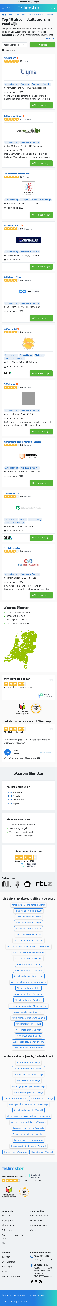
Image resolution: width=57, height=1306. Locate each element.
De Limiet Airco (13, 277)
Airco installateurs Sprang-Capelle (28, 1017)
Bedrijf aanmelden (39, 1215)
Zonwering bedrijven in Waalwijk (29, 1134)
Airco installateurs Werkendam (28, 1041)
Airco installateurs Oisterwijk (28, 970)
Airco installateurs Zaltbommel (28, 1047)
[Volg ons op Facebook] (31, 1281)
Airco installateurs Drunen (29, 928)
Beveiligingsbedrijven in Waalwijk (28, 1086)
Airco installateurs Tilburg (28, 1023)
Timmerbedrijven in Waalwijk (28, 1074)
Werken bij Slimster (11, 1276)
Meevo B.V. (11, 329)
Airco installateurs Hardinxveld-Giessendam (28, 946)
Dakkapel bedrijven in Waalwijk (28, 1128)
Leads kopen (36, 1220)
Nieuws (5, 1271)
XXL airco (11, 384)
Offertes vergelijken (11, 1230)
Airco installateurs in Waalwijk (28, 1110)
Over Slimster (8, 1261)
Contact (34, 1230)
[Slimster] (4, 14)
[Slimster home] (28, 7)
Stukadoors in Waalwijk (42, 1098)
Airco (9, 14)
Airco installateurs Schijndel (28, 1000)
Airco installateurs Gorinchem (28, 940)
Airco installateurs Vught (29, 1035)
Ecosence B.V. (12, 493)
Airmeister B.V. (13, 225)
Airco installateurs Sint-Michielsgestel (28, 1006)
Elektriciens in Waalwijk (15, 1098)
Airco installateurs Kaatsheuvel (28, 952)
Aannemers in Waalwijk (28, 1062)
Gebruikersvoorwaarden (13, 1294)
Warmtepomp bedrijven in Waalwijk (28, 1122)
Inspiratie (6, 1215)
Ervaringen (7, 1266)
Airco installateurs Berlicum (28, 910)
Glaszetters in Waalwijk (42, 1151)
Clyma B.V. (11, 58)
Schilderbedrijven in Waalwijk (28, 1092)
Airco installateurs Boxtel (28, 916)
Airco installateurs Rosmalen (28, 994)
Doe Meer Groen (14, 116)
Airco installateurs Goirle (28, 934)
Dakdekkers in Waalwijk (28, 1080)
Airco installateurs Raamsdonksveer (28, 982)
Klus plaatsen (8, 1225)
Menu (8, 7)
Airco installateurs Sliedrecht (28, 1012)
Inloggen (6, 1256)
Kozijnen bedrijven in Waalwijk (28, 1068)
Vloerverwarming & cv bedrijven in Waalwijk (28, 1116)
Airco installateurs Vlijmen (28, 1029)
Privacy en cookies (38, 1294)
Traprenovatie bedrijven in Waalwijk (28, 1146)
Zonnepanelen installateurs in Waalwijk (28, 1104)
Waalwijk (51, 14)
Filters (44, 44)
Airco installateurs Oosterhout (28, 976)
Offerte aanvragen (41, 105)
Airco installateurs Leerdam (28, 958)
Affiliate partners (38, 1225)
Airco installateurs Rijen (28, 988)
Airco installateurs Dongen (28, 922)
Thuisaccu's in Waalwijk (15, 1151)
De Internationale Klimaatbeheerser (23, 442)
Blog (4, 1243)
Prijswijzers (7, 1220)
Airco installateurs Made (28, 964)
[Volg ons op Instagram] (36, 1281)
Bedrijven (20, 14)
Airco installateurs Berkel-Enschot (28, 904)
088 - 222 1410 (41, 1256)
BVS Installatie (14, 548)
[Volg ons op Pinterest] (40, 1281)
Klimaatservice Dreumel (18, 173)
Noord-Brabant (36, 14)
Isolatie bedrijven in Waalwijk (28, 1140)
